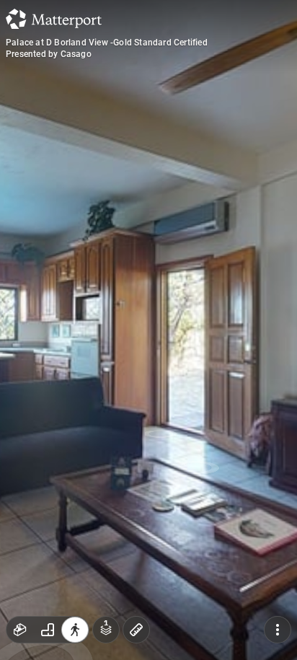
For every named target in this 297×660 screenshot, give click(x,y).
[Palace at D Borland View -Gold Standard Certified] (148, 330)
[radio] (20, 630)
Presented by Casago (49, 54)
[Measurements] (136, 629)
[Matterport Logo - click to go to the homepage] (54, 19)
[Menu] (277, 629)
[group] (47, 629)
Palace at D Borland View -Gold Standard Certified (107, 43)
